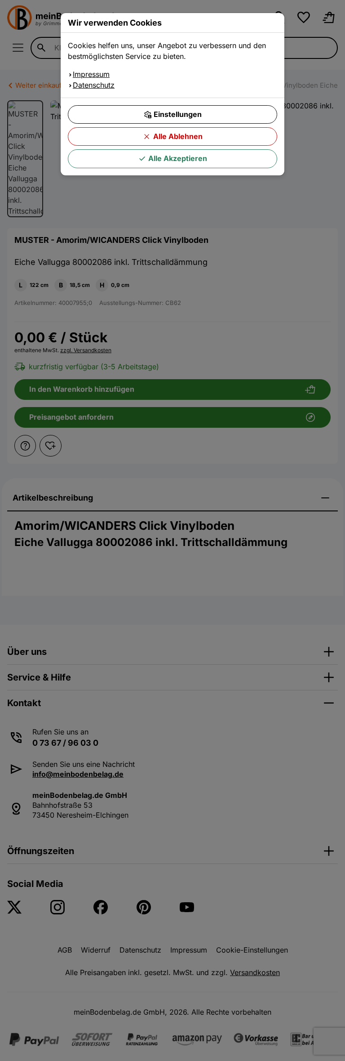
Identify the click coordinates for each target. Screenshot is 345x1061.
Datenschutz (94, 85)
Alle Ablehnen (178, 136)
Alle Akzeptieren (177, 158)
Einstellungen (178, 114)
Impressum (91, 74)
